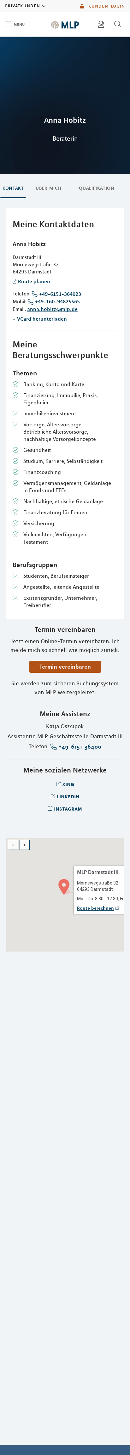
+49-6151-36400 (79, 746)
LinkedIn (68, 796)
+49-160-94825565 (57, 301)
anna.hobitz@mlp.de (52, 309)
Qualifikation (96, 188)
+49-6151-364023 (60, 294)
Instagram (68, 808)
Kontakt (13, 188)
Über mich (48, 188)
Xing (68, 783)
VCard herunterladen (42, 319)
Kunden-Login (106, 6)
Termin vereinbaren (65, 666)
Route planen (34, 281)
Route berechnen (95, 908)
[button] (64, 886)
